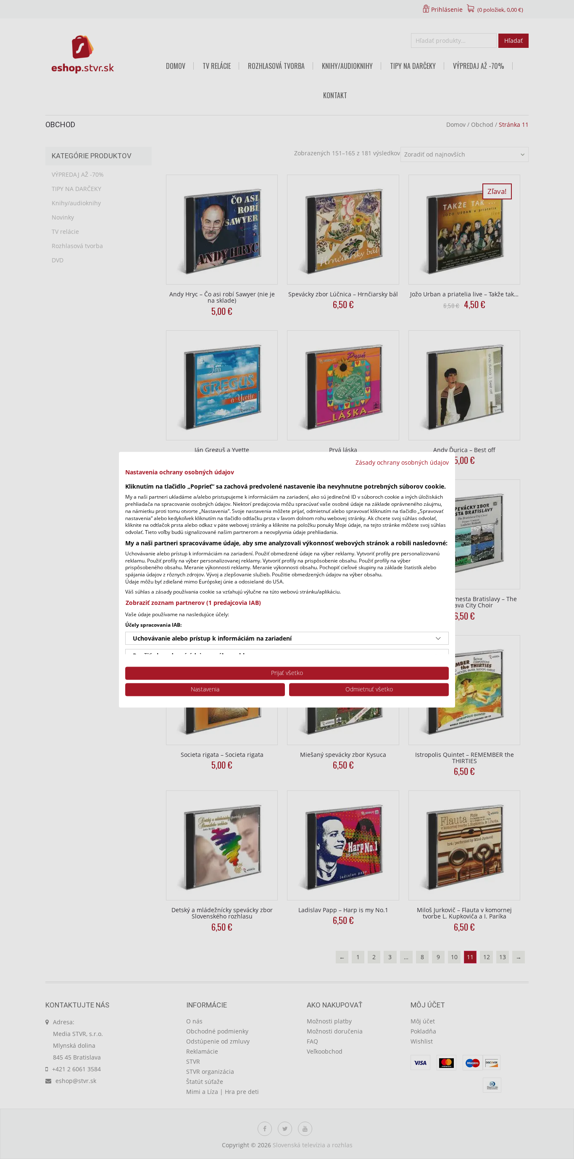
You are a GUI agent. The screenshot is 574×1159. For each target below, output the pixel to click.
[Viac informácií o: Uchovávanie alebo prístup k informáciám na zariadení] (438, 638)
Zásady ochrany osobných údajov (402, 462)
